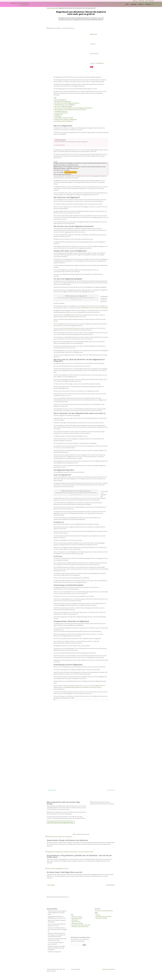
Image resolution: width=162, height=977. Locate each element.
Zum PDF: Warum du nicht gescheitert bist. (60, 822)
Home (48, 8)
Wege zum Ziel (54, 8)
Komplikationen (58, 114)
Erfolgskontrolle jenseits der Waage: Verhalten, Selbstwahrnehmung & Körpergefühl (56, 948)
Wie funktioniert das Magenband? (63, 101)
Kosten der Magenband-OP (61, 113)
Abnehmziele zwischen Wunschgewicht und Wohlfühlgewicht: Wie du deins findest (57, 912)
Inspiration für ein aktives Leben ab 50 (81, 925)
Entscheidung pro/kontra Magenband (64, 121)
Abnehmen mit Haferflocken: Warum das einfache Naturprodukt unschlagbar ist (57, 929)
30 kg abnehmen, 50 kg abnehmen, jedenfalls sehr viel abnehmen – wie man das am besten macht (79, 856)
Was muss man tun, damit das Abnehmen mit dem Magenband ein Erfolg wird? (73, 108)
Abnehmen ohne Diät (77, 916)
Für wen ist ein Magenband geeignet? (63, 106)
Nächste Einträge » (110, 885)
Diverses (141, 4)
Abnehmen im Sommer (77, 923)
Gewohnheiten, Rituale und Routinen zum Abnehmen (67, 840)
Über (146, 0)
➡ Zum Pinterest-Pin (60, 145)
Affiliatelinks (100, 63)
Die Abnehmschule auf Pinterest (103, 916)
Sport (127, 4)
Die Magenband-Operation (61, 111)
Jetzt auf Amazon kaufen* (70, 172)
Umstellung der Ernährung (87, 307)
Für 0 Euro (147, 4)
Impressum (135, 0)
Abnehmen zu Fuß (76, 921)
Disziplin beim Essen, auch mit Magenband (65, 104)
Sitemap (98, 915)
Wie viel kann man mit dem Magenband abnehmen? (67, 103)
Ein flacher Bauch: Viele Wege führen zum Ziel (64, 872)
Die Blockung (58, 116)
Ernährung (133, 4)
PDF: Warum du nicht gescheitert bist (104, 910)
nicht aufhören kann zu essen (73, 328)
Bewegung (105, 307)
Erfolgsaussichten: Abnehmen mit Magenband (66, 119)
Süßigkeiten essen (70, 315)
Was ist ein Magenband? (60, 99)
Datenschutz (141, 0)
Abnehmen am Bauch (77, 918)
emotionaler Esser (62, 324)
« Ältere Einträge (51, 885)
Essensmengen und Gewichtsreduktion (64, 118)
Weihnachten (75, 920)
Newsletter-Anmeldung (101, 918)
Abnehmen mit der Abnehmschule (80, 926)
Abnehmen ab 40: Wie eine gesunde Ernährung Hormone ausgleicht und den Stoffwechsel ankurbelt (56, 935)
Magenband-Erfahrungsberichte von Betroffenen (77, 687)
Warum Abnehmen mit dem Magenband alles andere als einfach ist (71, 109)
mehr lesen (49, 846)
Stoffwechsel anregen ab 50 (54, 951)
